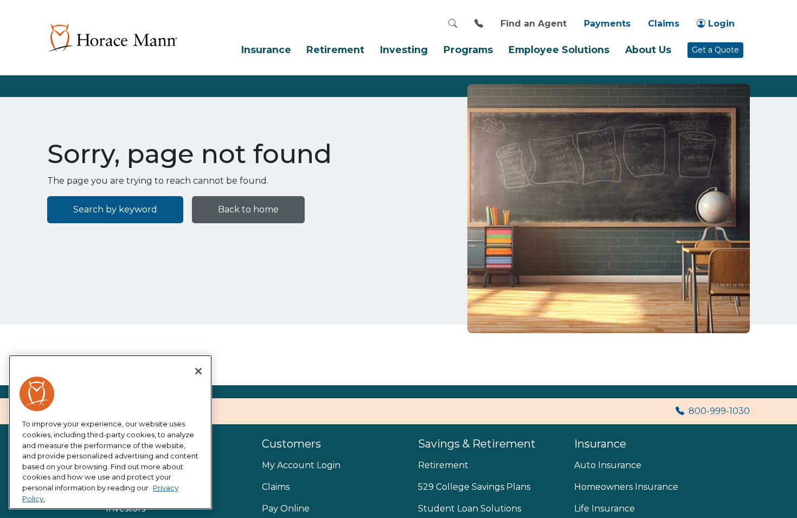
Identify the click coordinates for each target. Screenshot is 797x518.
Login (720, 23)
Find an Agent (533, 23)
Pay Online (286, 508)
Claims (663, 23)
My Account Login (301, 465)
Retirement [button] (335, 49)
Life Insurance (604, 508)
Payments (607, 23)
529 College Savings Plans (474, 487)
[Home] (112, 37)
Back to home (248, 209)
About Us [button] (648, 49)
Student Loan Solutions (469, 508)
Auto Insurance (607, 465)
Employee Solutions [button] (559, 49)
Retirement (443, 465)
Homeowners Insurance (626, 487)
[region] (110, 432)
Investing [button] (404, 49)
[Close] (198, 371)
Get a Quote (715, 50)
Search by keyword (115, 209)
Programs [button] (468, 49)
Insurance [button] (266, 49)
